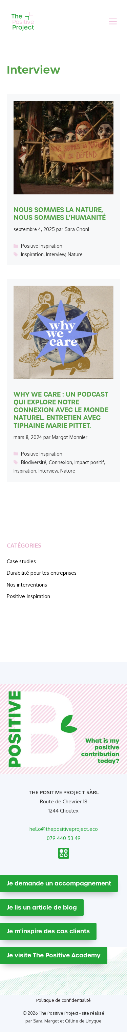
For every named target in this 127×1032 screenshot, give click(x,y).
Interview (55, 254)
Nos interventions (27, 584)
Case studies (21, 561)
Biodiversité (33, 462)
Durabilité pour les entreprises (42, 573)
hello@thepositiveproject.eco (63, 829)
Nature (75, 254)
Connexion (60, 462)
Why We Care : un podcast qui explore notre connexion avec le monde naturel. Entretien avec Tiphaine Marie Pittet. (61, 410)
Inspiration (32, 254)
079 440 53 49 (64, 838)
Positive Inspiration (41, 246)
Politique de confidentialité (63, 1000)
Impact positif (89, 462)
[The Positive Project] (23, 21)
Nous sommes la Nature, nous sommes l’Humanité (60, 213)
